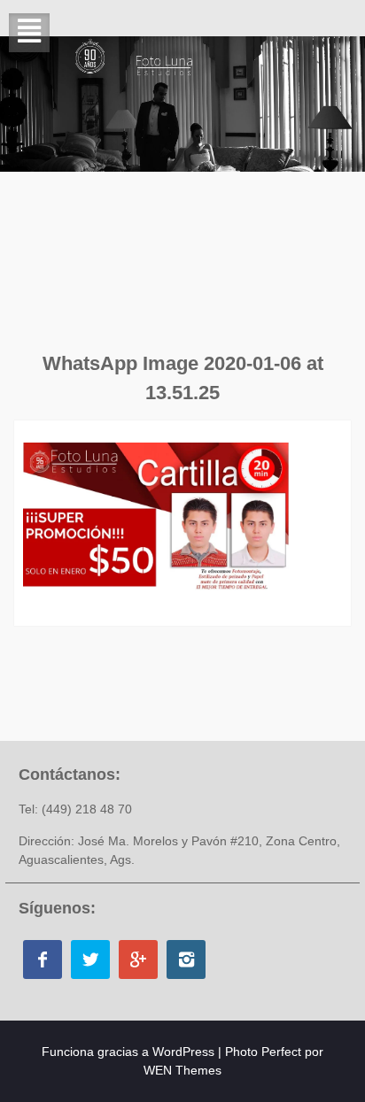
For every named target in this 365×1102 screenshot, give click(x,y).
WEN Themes (182, 1070)
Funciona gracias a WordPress (128, 1051)
